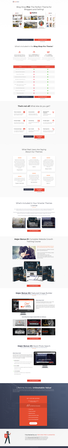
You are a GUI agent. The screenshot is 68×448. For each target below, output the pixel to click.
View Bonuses (42, 41)
